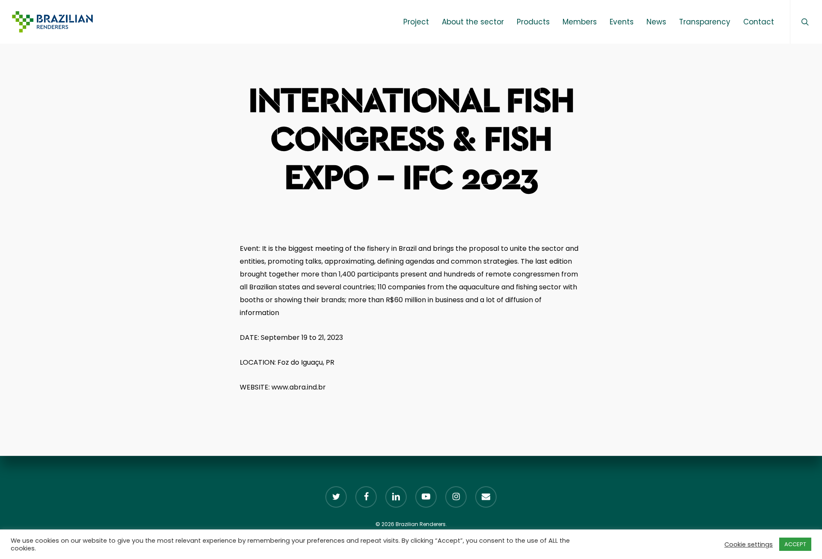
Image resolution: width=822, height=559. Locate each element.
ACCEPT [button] (795, 544)
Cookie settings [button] (748, 544)
